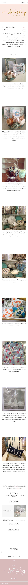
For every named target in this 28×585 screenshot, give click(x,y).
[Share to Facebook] (16, 494)
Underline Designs (4, 583)
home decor (17, 495)
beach (9, 495)
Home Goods (17, 486)
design (12, 495)
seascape (14, 496)
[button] (3, 2)
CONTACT (14, 565)
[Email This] (10, 494)
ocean (22, 495)
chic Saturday (6, 582)
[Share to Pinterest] (18, 494)
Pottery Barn (19, 488)
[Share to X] (13, 494)
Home (14, 560)
